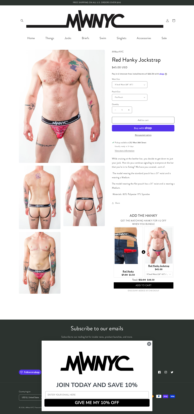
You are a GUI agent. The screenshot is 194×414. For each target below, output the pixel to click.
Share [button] (117, 203)
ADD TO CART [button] (144, 284)
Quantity (115, 104)
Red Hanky (128, 271)
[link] (97, 362)
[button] (22, 20)
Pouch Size (116, 91)
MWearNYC (30, 407)
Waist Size (116, 79)
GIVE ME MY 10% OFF (97, 403)
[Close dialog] (149, 344)
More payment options (143, 135)
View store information (124, 150)
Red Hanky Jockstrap (158, 266)
